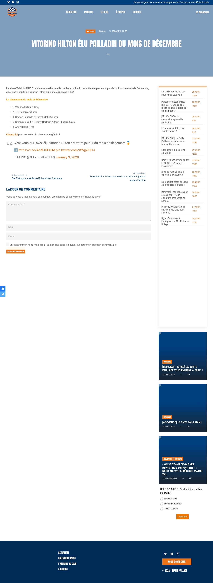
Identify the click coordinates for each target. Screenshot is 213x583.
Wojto (102, 31)
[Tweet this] (2, 294)
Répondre (182, 516)
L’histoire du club (67, 564)
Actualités (63, 552)
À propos (63, 569)
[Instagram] (17, 2)
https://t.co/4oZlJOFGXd (37, 150)
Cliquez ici (12, 134)
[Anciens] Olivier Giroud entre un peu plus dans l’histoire (173, 209)
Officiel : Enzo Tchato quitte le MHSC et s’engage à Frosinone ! (175, 163)
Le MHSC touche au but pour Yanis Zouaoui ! (173, 93)
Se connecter (202, 12)
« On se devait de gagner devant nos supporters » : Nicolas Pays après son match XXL (182, 469)
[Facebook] (13, 2)
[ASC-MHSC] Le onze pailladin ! (182, 422)
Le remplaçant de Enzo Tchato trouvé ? (172, 130)
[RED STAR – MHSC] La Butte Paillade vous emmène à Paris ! (182, 368)
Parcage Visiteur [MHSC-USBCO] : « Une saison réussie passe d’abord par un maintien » (174, 106)
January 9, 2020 (67, 157)
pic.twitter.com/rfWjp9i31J (75, 150)
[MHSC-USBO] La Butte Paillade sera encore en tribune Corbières (173, 141)
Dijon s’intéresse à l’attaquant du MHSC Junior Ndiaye (175, 221)
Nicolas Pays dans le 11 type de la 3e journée (173, 173)
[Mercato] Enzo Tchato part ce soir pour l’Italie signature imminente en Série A (174, 197)
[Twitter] (8, 2)
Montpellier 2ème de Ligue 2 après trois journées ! (175, 183)
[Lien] (12, 12)
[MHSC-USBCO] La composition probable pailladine (172, 119)
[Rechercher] (148, 12)
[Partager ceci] (2, 288)
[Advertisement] (182, 274)
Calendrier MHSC (67, 558)
